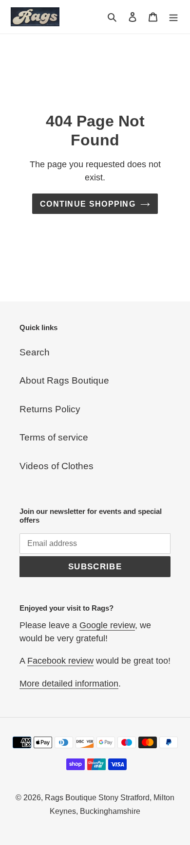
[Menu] (173, 17)
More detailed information (68, 683)
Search (34, 352)
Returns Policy (49, 409)
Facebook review (60, 661)
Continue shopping (87, 203)
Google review (107, 625)
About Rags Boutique (64, 380)
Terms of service (53, 437)
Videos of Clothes (56, 466)
